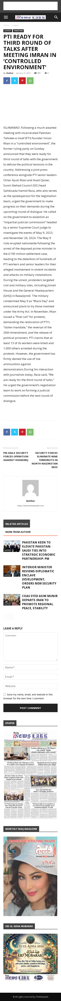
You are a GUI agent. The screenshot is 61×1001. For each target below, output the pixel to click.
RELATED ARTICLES (16, 524)
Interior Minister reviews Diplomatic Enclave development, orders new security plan (39, 577)
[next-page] (11, 617)
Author (9, 73)
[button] (5, 17)
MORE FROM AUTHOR (18, 531)
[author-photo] (30, 496)
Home (6, 25)
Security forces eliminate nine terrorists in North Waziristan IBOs (45, 460)
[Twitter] (14, 80)
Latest (15, 25)
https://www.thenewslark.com (30, 505)
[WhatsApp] (30, 80)
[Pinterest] (22, 80)
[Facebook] (6, 80)
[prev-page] (5, 617)
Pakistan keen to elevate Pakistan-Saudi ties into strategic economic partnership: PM (38, 550)
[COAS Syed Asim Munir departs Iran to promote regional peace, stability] (11, 600)
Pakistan (18, 30)
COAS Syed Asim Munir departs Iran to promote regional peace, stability (40, 602)
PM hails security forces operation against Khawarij (15, 456)
